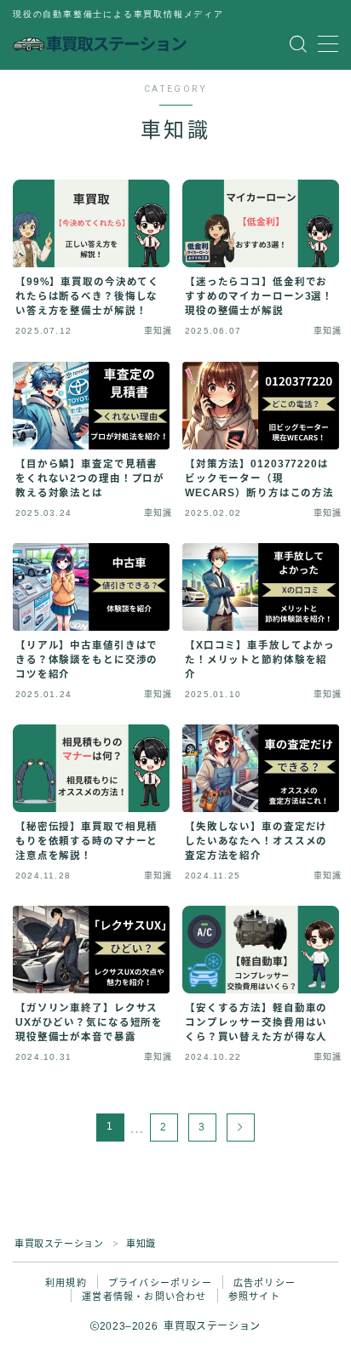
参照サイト (254, 1296)
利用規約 (66, 1283)
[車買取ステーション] (100, 44)
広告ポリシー (264, 1283)
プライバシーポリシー (160, 1283)
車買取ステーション (58, 1244)
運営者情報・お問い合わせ (144, 1296)
